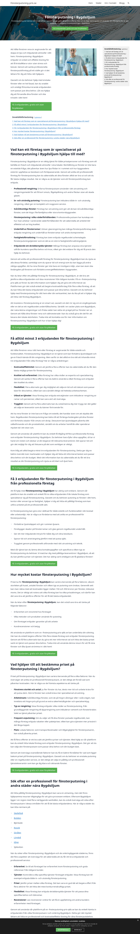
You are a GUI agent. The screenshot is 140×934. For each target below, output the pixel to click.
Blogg (121, 3)
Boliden (17, 818)
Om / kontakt (110, 3)
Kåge (16, 842)
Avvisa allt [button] (78, 930)
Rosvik (17, 827)
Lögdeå (17, 837)
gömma (38, 117)
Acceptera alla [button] (63, 930)
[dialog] (70, 926)
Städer (99, 3)
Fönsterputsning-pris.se (23, 3)
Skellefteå (18, 813)
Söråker (17, 832)
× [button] (138, 920)
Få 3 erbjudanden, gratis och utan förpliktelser (70, 29)
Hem (90, 3)
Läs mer (90, 926)
